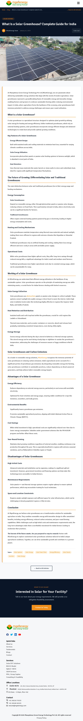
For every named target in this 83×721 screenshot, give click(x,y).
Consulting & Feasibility (14, 677)
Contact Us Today (41, 607)
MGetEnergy (42, 358)
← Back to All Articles (74, 10)
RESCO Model (11, 666)
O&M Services (11, 672)
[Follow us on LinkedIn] (15, 635)
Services (9, 647)
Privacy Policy (41, 718)
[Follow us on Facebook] (7, 635)
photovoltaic (31, 296)
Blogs (8, 652)
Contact (9, 655)
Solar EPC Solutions (13, 663)
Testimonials (10, 650)
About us (9, 644)
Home (3, 10)
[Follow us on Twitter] (11, 635)
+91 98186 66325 (15, 703)
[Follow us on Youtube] (19, 635)
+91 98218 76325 (15, 700)
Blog (8, 10)
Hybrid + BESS (11, 669)
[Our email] (17, 706)
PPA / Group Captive (13, 674)
